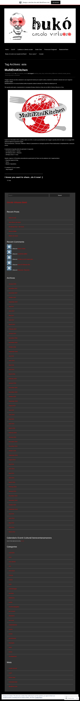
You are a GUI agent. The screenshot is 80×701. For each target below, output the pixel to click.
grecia (68, 73)
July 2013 (11, 514)
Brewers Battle (12, 231)
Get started (56, 2)
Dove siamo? (32, 54)
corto (10, 584)
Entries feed (12, 677)
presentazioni (12, 638)
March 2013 (12, 532)
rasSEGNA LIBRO (22, 254)
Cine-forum (12, 570)
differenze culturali (57, 73)
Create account (13, 668)
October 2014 (12, 450)
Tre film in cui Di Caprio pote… (26, 259)
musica (11, 629)
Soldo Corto (38, 49)
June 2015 (11, 414)
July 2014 (11, 464)
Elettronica (11, 598)
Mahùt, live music (13, 236)
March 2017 (12, 324)
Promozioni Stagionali (50, 49)
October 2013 (12, 505)
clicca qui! (22, 540)
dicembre (11, 593)
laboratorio (12, 615)
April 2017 (11, 320)
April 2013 (11, 527)
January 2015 (12, 437)
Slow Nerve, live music (15, 222)
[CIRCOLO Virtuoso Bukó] (40, 44)
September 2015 (13, 401)
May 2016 (11, 365)
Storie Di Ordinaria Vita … (24, 264)
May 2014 (11, 473)
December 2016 (13, 338)
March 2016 (12, 374)
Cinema (11, 575)
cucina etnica (48, 73)
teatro (10, 647)
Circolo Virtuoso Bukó (17, 202)
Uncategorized (13, 656)
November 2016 (13, 342)
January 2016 (12, 383)
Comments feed (13, 682)
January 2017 (12, 333)
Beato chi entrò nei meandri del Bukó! (16, 54)
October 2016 (12, 347)
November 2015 (13, 392)
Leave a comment (15, 75)
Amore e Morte (21, 248)
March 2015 (12, 428)
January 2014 (12, 491)
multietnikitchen (13, 625)
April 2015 (11, 423)
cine (10, 566)
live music (11, 620)
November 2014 (13, 446)
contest (11, 579)
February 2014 (13, 486)
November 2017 (13, 293)
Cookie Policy (38, 697)
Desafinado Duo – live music (16, 226)
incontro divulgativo (14, 607)
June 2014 (11, 468)
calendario (11, 552)
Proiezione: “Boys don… (24, 270)
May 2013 (11, 523)
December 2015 (13, 387)
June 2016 (11, 360)
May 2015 (11, 419)
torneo (10, 652)
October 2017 (12, 297)
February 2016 (13, 378)
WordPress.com (13, 686)
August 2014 (12, 459)
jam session (12, 611)
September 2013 (13, 509)
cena (10, 557)
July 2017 (11, 306)
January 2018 (12, 284)
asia (40, 73)
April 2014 (11, 477)
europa (64, 73)
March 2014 (12, 482)
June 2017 (11, 311)
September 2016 (13, 351)
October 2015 (12, 396)
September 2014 (13, 455)
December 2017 (13, 288)
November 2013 (13, 500)
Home (7, 49)
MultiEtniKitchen (16, 70)
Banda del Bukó (63, 49)
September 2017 (13, 302)
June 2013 (11, 518)
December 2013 (13, 496)
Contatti (41, 54)
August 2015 (12, 405)
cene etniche (19, 73)
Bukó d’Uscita (12, 218)
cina (43, 73)
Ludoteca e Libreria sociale (25, 49)
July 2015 (11, 410)
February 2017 (13, 329)
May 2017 (11, 315)
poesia (10, 634)
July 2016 (11, 356)
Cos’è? (13, 49)
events (25, 73)
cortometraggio (13, 588)
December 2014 (13, 441)
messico (7, 75)
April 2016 (11, 369)
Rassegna (11, 643)
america (36, 73)
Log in (10, 673)
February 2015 (13, 432)
